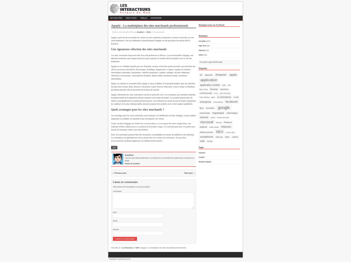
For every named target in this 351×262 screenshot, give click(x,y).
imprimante (205, 113)
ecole (236, 97)
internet (204, 117)
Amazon (220, 74)
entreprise (205, 101)
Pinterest (228, 122)
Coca (216, 93)
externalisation (218, 102)
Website (116, 230)
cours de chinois (225, 93)
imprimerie (218, 112)
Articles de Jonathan (132, 164)
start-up (219, 137)
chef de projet (206, 93)
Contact (201, 157)
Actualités (116, 18)
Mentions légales (205, 162)
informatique (232, 113)
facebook (232, 101)
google (224, 107)
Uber (227, 137)
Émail (115, 221)
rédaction (226, 126)
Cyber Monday (204, 97)
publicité (203, 127)
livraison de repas (223, 117)
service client (230, 132)
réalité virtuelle (214, 127)
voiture (235, 137)
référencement (206, 132)
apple (233, 74)
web (202, 141)
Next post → (189, 173)
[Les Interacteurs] (130, 13)
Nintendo (219, 122)
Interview (156, 18)
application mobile (210, 84)
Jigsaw (213, 117)
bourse (214, 89)
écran (209, 141)
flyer (202, 108)
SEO (219, 132)
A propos (202, 153)
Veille (144, 18)
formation (210, 108)
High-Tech (131, 18)
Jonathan (140, 32)
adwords (209, 75)
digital (213, 97)
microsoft (206, 122)
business (224, 89)
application (208, 80)
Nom (115, 212)
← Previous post (119, 173)
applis (224, 85)
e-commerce (224, 96)
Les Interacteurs (128, 248)
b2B (114, 148)
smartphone (206, 136)
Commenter (117, 191)
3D (201, 75)
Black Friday (203, 89)
